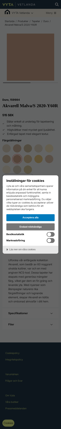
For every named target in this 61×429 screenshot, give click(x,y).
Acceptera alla (30, 217)
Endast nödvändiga (31, 226)
